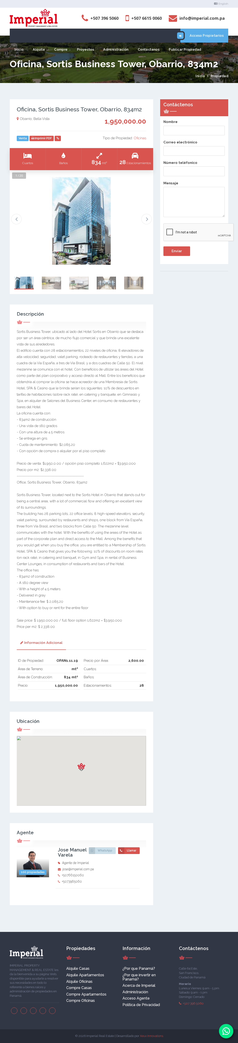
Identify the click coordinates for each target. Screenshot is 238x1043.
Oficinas (140, 138)
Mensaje (170, 183)
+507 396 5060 (193, 1003)
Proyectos (85, 49)
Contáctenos (148, 49)
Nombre (170, 122)
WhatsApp (105, 850)
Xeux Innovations (151, 1036)
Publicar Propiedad (185, 49)
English (223, 3)
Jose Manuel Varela (72, 852)
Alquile (39, 49)
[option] (81, 221)
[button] (81, 767)
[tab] (41, 643)
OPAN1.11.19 (67, 661)
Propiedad (219, 76)
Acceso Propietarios (207, 35)
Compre (60, 49)
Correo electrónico (180, 142)
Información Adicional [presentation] (43, 643)
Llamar (131, 850)
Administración (116, 49)
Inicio (18, 49)
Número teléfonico (180, 163)
